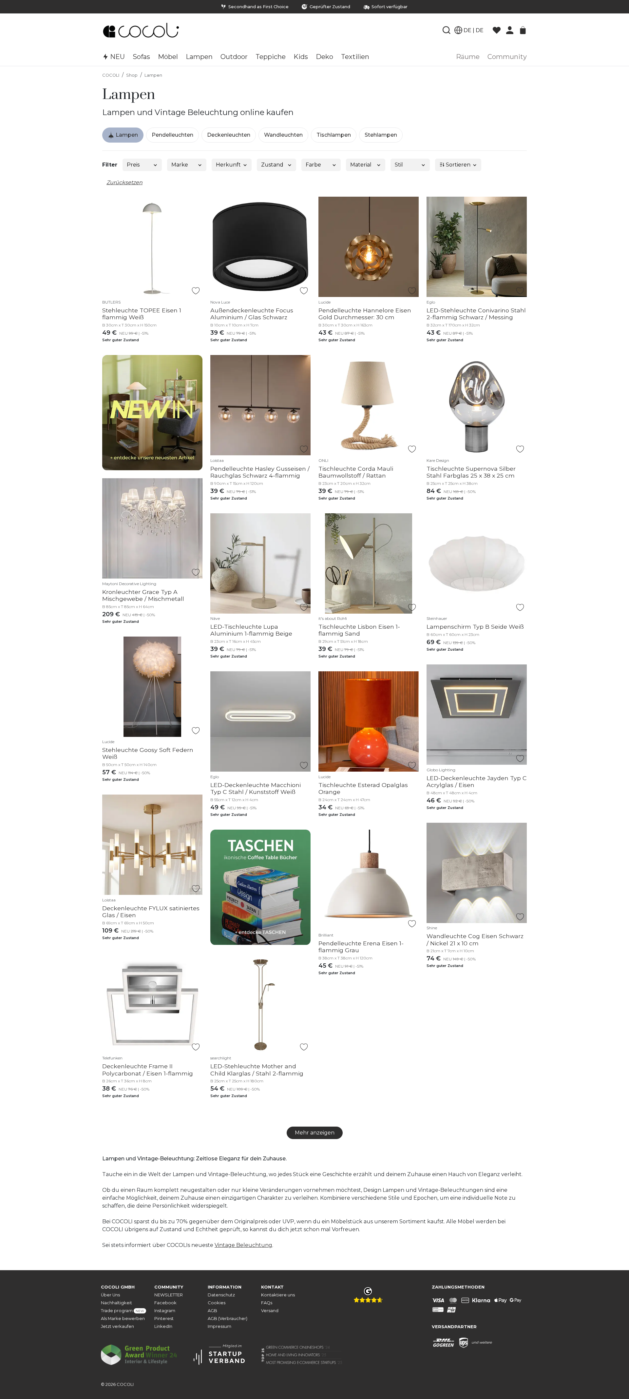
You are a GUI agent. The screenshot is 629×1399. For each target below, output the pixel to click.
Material (361, 165)
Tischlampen (333, 135)
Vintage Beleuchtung (243, 1245)
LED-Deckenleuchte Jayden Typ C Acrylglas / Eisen (477, 781)
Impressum (219, 1326)
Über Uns (110, 1294)
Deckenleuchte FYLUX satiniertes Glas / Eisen (151, 911)
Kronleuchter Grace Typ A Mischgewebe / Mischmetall (143, 595)
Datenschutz (221, 1294)
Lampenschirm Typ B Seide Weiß (475, 626)
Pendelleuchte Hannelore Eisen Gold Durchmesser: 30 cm (364, 314)
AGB (212, 1310)
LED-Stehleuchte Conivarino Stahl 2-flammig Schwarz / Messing (476, 314)
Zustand (272, 165)
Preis (133, 165)
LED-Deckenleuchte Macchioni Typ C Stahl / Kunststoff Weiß (255, 788)
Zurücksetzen (124, 182)
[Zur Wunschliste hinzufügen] (195, 291)
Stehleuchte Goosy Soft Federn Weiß (147, 753)
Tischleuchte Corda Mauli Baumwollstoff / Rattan (355, 472)
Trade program (122, 1310)
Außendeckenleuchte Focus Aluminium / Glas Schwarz (251, 314)
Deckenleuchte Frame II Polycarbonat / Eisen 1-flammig (147, 1069)
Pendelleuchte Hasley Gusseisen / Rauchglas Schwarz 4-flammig (260, 472)
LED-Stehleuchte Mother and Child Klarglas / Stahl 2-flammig (256, 1069)
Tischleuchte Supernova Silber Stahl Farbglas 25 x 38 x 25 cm (471, 472)
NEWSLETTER (168, 1294)
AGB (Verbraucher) (227, 1318)
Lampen (153, 75)
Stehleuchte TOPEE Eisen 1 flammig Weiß (141, 314)
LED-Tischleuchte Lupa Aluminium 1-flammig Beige (251, 630)
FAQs (266, 1302)
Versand (269, 1310)
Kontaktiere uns (278, 1294)
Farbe (313, 165)
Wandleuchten (283, 135)
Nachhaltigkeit (116, 1302)
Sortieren (457, 165)
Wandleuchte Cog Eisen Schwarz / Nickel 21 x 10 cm (475, 939)
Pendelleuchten (172, 135)
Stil (399, 165)
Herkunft (228, 165)
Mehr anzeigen (314, 1133)
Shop (132, 75)
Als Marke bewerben (123, 1318)
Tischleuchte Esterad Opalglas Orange (363, 788)
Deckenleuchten (228, 135)
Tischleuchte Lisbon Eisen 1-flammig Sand (359, 630)
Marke (179, 165)
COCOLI (110, 75)
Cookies (216, 1302)
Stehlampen (381, 135)
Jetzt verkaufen (117, 1326)
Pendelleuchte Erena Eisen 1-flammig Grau (361, 947)
